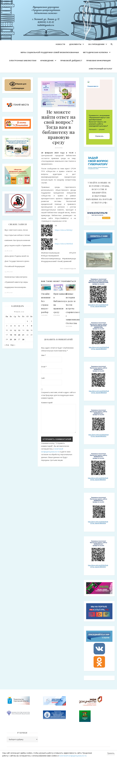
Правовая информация (98, 60)
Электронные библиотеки (22, 60)
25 (11, 339)
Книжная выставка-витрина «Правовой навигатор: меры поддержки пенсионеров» (16, 282)
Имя (43, 355)
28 (23, 339)
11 (11, 330)
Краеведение (47, 60)
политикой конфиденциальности (72, 755)
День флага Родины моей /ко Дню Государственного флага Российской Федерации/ (17, 261)
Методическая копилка (95, 52)
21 (23, 335)
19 (15, 335)
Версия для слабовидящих (18, 86)
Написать (99, 136)
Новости (60, 44)
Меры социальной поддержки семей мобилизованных (50, 52)
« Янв (7, 345)
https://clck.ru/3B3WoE (64, 244)
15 (27, 330)
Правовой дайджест (71, 60)
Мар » (12, 345)
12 (15, 330)
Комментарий (46, 402)
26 (15, 339)
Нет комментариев (68, 268)
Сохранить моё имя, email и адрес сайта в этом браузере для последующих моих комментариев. (58, 395)
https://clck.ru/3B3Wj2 (63, 230)
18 (11, 335)
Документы (75, 44)
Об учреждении (96, 44)
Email (44, 366)
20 (19, 335)
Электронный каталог (100, 68)
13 (19, 330)
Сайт (43, 378)
